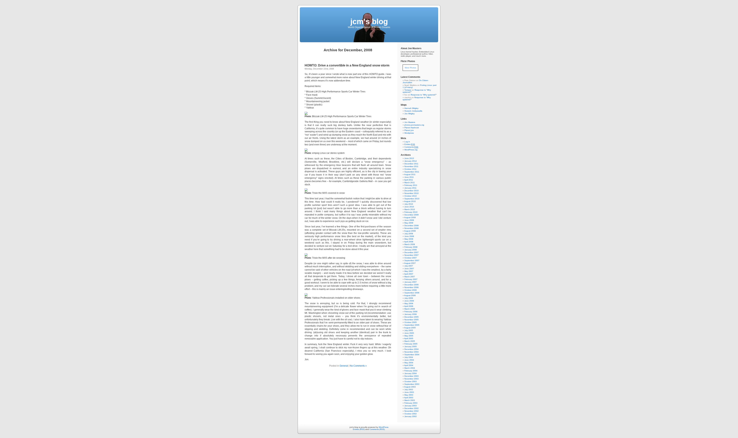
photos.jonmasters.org (414, 125)
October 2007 (410, 258)
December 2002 (411, 408)
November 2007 (411, 255)
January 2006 (410, 314)
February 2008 (410, 247)
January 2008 (410, 250)
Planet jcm (409, 130)
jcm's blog (369, 21)
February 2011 (410, 185)
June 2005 (409, 333)
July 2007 (408, 266)
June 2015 (409, 158)
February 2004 (410, 371)
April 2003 (408, 398)
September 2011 (411, 172)
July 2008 (408, 234)
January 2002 (410, 416)
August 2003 (410, 387)
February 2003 (410, 403)
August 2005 (410, 328)
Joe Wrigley (409, 114)
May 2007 (408, 271)
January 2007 (410, 282)
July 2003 (408, 389)
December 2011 (411, 164)
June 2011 (409, 177)
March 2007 (409, 277)
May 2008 (408, 239)
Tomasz (407, 90)
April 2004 (408, 365)
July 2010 (408, 204)
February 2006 (410, 311)
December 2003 (411, 376)
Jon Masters (409, 122)
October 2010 (410, 196)
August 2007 (410, 263)
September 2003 (411, 384)
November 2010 (411, 193)
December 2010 (411, 191)
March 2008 (409, 244)
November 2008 (411, 228)
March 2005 (409, 341)
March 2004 (409, 368)
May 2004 (408, 363)
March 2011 (409, 182)
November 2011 (411, 166)
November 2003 (411, 379)
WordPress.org (410, 150)
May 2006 (408, 303)
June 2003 (409, 392)
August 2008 (410, 231)
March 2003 (409, 400)
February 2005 (410, 344)
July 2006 (408, 298)
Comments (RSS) (377, 429)
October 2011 (410, 169)
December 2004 (411, 349)
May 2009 (408, 223)
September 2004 (411, 355)
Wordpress (409, 133)
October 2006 (410, 290)
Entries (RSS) (359, 429)
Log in (407, 142)
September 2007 (411, 260)
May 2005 (408, 336)
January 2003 (410, 406)
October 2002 (410, 414)
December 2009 (411, 215)
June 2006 (409, 301)
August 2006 (410, 295)
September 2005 (411, 325)
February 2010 (410, 212)
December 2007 (411, 252)
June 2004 (409, 360)
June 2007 (409, 268)
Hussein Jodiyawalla (413, 111)
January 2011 (410, 188)
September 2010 (411, 199)
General (344, 365)
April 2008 (408, 242)
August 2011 (410, 174)
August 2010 (410, 201)
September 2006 (411, 293)
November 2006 (411, 287)
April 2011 (408, 180)
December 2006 (411, 285)
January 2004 (410, 373)
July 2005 (408, 330)
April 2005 (408, 338)
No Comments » (358, 365)
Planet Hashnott (411, 128)
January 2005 (410, 346)
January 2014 (410, 161)
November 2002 (411, 411)
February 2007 (410, 279)
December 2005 (411, 317)
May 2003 (408, 395)
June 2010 (409, 207)
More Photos (410, 68)
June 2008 (409, 236)
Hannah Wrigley (411, 108)
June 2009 (409, 220)
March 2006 (409, 309)
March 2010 (409, 209)
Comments (411, 147)
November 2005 (411, 320)
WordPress (383, 427)
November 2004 (411, 352)
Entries (409, 144)
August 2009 (410, 217)
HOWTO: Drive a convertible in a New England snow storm (347, 65)
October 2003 (410, 381)
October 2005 (410, 322)
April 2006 (408, 306)
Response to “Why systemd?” (424, 95)
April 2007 (408, 274)
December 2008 (411, 225)
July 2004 (408, 357)
